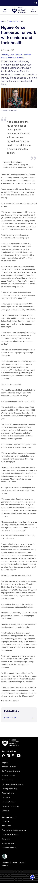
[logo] (19, 10)
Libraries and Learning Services (13, 784)
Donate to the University (10, 834)
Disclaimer (5, 865)
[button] (36, 3)
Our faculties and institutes (11, 771)
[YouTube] (18, 755)
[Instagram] (13, 755)
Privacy (22, 862)
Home (3, 21)
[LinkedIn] (8, 755)
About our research (8, 775)
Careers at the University (10, 806)
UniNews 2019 (10, 718)
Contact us (5, 821)
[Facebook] (3, 755)
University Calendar (8, 802)
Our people (6, 797)
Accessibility (5, 862)
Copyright (15, 862)
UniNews (18, 55)
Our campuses (7, 780)
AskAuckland (6, 826)
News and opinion (16, 21)
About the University (9, 767)
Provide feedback (8, 843)
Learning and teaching (9, 789)
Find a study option (8, 793)
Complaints (6, 839)
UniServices (6, 811)
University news (7, 55)
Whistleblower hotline (9, 848)
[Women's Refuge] (4, 858)
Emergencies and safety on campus (14, 830)
